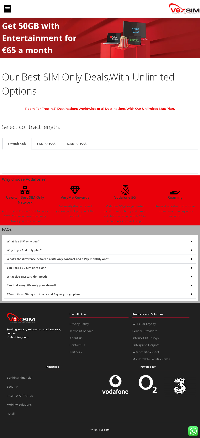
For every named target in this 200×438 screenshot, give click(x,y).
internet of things (20, 395)
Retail (11, 413)
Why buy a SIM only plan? (24, 250)
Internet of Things (145, 338)
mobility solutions (19, 404)
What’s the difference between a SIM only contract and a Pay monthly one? (58, 259)
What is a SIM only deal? (23, 241)
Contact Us (77, 345)
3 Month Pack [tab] (46, 143)
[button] (7, 9)
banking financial (19, 377)
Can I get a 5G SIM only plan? (26, 268)
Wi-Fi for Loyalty (144, 324)
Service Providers (144, 331)
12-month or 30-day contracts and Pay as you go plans (43, 294)
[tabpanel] (100, 161)
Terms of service (81, 331)
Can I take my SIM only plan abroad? (31, 285)
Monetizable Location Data (151, 359)
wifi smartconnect (145, 352)
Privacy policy (79, 324)
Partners (76, 352)
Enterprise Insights (145, 345)
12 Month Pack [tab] (76, 143)
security (12, 386)
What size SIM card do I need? (27, 276)
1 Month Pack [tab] (16, 143)
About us (76, 338)
